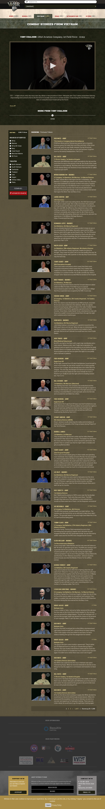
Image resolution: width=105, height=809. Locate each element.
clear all (18, 188)
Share (12, 106)
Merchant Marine (17, 153)
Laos (13, 174)
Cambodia (15, 169)
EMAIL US (86, 792)
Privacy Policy (56, 805)
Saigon (14, 177)
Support (18, 792)
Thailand (14, 172)
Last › (77, 709)
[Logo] (88, 47)
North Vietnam (16, 164)
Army (13, 141)
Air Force (14, 156)
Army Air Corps (17, 146)
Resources (52, 787)
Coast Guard (16, 151)
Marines (14, 143)
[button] (52, 65)
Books (52, 791)
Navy (13, 148)
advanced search (19, 193)
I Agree (48, 805)
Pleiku (14, 182)
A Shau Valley (16, 180)
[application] (52, 66)
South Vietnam (16, 167)
